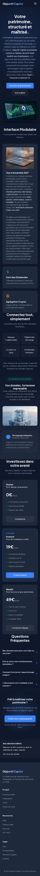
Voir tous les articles (11, 754)
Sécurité (6, 829)
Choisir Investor (20, 575)
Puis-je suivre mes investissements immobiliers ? (17, 662)
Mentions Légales (10, 855)
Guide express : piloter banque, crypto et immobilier (19, 199)
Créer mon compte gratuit (20, 718)
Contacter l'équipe (20, 628)
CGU (4, 846)
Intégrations (7, 798)
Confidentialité (8, 851)
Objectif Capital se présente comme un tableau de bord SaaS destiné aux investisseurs (21, 53)
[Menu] (35, 4)
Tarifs (5, 803)
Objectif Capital (13, 3)
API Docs (6, 833)
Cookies (6, 859)
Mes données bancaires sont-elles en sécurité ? (18, 652)
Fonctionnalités (9, 795)
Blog (4, 820)
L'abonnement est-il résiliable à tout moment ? (18, 684)
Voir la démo (20, 93)
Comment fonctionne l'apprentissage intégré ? (18, 673)
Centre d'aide (8, 825)
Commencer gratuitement (20, 85)
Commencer (20, 519)
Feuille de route (9, 807)
